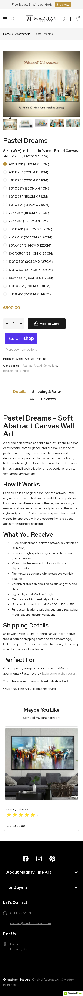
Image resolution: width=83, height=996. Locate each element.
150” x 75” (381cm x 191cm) (29, 286)
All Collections (48, 365)
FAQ (31, 399)
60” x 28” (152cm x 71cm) (28, 197)
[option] (10, 124)
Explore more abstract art (59, 673)
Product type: (13, 359)
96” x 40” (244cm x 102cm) (30, 237)
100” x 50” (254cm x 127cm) (30, 253)
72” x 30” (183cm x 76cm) (28, 213)
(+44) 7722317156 (22, 913)
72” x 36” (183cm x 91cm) (28, 221)
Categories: (11, 365)
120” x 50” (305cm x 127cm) (30, 262)
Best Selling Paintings (16, 371)
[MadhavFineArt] (41, 19)
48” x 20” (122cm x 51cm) (28, 172)
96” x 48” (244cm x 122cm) (30, 245)
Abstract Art (30, 365)
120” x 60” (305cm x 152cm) (30, 270)
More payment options (21, 349)
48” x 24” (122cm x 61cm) (28, 180)
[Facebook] (26, 859)
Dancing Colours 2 (17, 809)
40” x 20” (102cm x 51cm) (28, 164)
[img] (20, 815)
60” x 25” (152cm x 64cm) (28, 188)
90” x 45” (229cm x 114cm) (29, 294)
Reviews (48, 399)
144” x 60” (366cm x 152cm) (30, 278)
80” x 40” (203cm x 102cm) (30, 229)
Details (19, 391)
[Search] (13, 19)
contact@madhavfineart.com (30, 923)
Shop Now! (63, 4)
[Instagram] (39, 859)
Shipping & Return (47, 391)
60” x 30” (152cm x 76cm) (29, 205)
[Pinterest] (52, 859)
